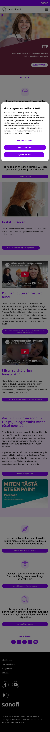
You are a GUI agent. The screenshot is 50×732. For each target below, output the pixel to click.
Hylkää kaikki (24, 154)
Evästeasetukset (25, 140)
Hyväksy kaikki (25, 147)
